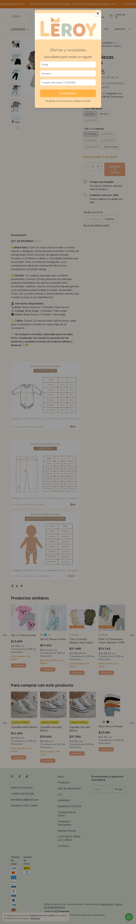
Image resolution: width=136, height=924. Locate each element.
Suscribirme (68, 93)
